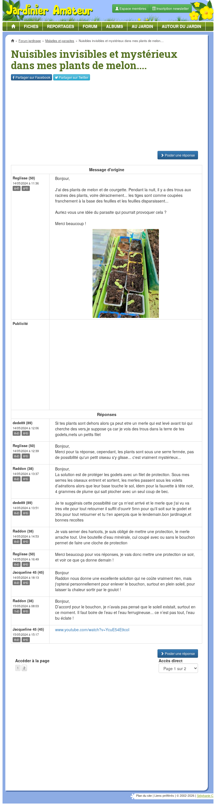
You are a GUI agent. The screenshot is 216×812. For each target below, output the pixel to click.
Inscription (66, 90)
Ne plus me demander (169, 143)
